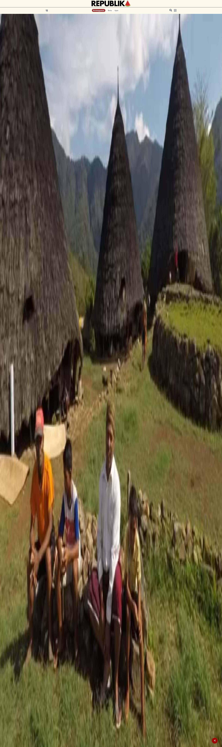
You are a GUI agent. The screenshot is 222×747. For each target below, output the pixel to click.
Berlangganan (98, 10)
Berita (110, 10)
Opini (116, 10)
